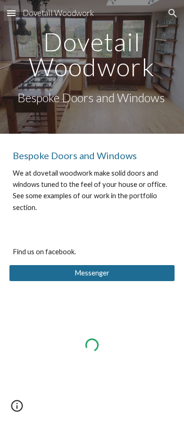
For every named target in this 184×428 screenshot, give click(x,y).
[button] (11, 13)
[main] (92, 66)
